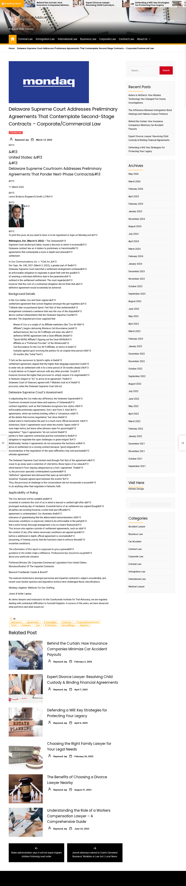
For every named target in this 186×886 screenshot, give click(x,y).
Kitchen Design (136, 488)
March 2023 (134, 331)
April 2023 (133, 323)
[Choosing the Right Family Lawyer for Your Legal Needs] (152, 3)
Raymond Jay (22, 140)
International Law (67, 39)
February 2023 (135, 338)
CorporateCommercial (88, 622)
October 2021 (135, 458)
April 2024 (133, 241)
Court (14, 625)
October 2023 (135, 286)
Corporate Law (107, 39)
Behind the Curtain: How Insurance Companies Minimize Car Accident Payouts (28, 3)
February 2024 (135, 256)
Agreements (33, 622)
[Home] (13, 39)
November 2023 (136, 278)
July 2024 (133, 234)
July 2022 (133, 391)
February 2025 (135, 203)
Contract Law (126, 39)
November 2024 (136, 218)
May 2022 (133, 406)
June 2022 (133, 398)
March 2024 (134, 248)
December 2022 (136, 353)
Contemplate (50, 622)
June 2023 (133, 308)
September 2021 (137, 466)
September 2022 (137, 376)
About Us (142, 39)
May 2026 (133, 174)
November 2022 (136, 361)
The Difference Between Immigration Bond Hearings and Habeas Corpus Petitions (150, 112)
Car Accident (134, 541)
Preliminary (50, 625)
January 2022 (135, 436)
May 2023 (133, 316)
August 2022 (134, 383)
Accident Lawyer (136, 526)
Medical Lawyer (136, 586)
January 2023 (135, 346)
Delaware (26, 625)
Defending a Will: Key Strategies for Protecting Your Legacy (127, 3)
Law (38, 625)
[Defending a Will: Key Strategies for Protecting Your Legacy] (103, 3)
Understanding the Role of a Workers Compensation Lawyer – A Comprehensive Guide (78, 816)
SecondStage (68, 625)
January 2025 (135, 211)
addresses (16, 622)
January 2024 (135, 263)
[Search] (158, 21)
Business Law (88, 39)
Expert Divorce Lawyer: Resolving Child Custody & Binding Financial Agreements (77, 3)
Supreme (84, 625)
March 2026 (134, 181)
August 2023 (134, 301)
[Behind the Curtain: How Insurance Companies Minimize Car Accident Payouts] (26, 655)
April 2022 (133, 413)
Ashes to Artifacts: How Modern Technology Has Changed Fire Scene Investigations (147, 99)
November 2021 (136, 451)
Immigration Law (45, 39)
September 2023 (137, 293)
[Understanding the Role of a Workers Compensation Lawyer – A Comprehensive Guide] (26, 822)
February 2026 (135, 189)
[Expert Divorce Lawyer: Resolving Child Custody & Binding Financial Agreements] (54, 3)
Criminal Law (25, 39)
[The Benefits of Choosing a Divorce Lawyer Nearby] (26, 788)
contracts (66, 622)
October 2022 (135, 368)
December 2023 (136, 271)
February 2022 (135, 428)
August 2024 (134, 226)
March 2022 (134, 421)
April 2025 (133, 196)
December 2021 (136, 443)
